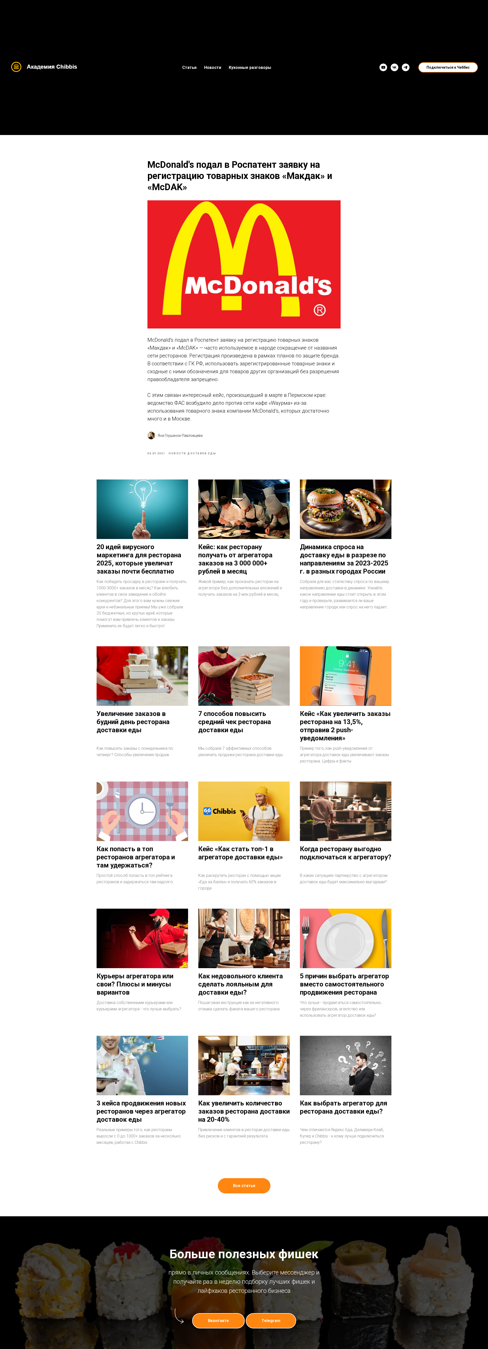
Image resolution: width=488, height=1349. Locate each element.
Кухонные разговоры (250, 67)
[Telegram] (405, 67)
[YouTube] (383, 67)
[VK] (394, 67)
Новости (212, 67)
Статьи (189, 67)
